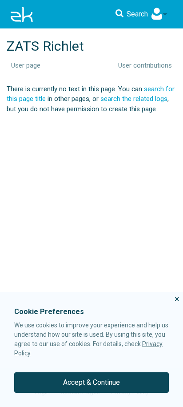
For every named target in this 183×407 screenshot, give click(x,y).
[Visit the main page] (22, 14)
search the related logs (133, 99)
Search (137, 14)
